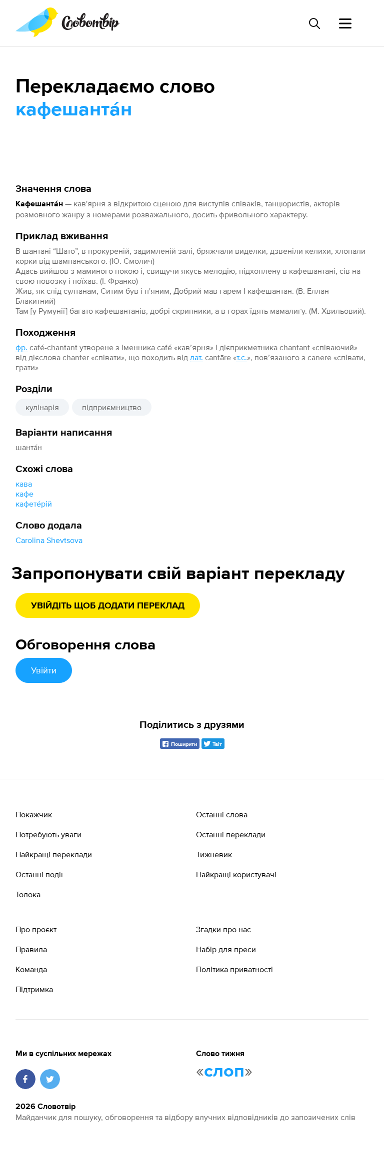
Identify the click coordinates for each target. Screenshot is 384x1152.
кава (24, 483)
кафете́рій (34, 503)
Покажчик (34, 814)
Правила (31, 949)
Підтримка (34, 989)
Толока (28, 894)
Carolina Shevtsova (49, 540)
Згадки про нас (223, 929)
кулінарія (42, 407)
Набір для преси (226, 949)
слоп (224, 1072)
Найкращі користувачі (236, 874)
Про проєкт (36, 929)
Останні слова (222, 814)
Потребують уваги (49, 834)
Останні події (39, 874)
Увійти (43, 670)
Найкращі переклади (54, 854)
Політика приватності (234, 969)
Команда (31, 969)
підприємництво (112, 407)
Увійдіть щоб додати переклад (107, 605)
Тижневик (214, 854)
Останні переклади (231, 834)
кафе (25, 493)
